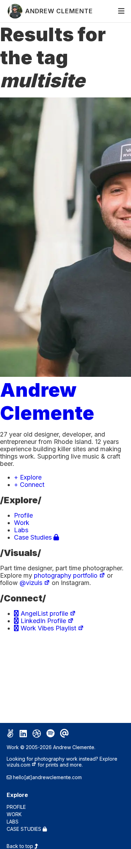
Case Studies (33, 537)
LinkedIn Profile (42, 620)
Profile (23, 515)
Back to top (21, 846)
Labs (21, 530)
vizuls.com (18, 765)
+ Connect (29, 484)
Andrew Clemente (47, 401)
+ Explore (28, 477)
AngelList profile (43, 613)
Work (21, 522)
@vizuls (31, 582)
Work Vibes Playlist (47, 628)
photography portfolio (65, 575)
